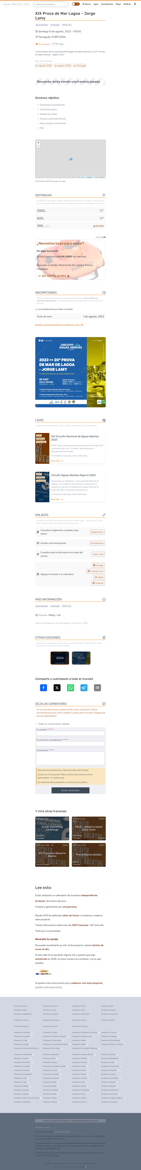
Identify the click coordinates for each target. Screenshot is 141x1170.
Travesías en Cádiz (109, 1062)
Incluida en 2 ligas (48, 113)
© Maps (89, 177)
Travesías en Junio (49, 1010)
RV (83, 1167)
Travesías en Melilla (79, 1044)
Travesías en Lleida (50, 1082)
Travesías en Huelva (80, 1074)
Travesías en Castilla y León (83, 1036)
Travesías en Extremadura (53, 1040)
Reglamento (97, 532)
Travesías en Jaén (21, 1078)
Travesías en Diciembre (109, 1014)
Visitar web (98, 554)
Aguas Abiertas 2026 (16, 4)
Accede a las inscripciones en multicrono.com (57, 324)
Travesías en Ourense (22, 1090)
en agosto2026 (44, 65)
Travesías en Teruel (50, 1098)
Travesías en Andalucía (23, 1032)
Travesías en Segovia (22, 1094)
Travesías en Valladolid (22, 1102)
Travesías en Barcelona (23, 1062)
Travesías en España (21, 1026)
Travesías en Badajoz (80, 1058)
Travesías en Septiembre (23, 1014)
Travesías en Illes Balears (111, 1058)
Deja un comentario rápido (54, 723)
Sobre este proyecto (42, 1127)
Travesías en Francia (50, 1026)
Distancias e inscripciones (52, 104)
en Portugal (79, 65)
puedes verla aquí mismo (48, 987)
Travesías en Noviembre (80, 1014)
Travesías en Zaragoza (109, 1102)
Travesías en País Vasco (53, 1048)
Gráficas (127, 4)
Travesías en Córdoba (22, 1070)
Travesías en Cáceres (80, 1062)
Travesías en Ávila (50, 1058)
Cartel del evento (48, 109)
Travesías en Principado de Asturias (86, 1032)
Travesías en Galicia (80, 1040)
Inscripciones (107, 4)
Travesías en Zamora (79, 1102)
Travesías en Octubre (50, 1014)
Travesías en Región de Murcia (113, 1044)
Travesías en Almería (109, 1054)
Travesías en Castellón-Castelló (55, 1066)
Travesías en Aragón (50, 1032)
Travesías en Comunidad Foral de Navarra (30, 1048)
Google (99, 565)
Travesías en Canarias (110, 1032)
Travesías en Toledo (79, 1098)
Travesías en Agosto (108, 1010)
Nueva (88, 4)
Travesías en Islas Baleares (112, 1040)
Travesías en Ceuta (21, 1040)
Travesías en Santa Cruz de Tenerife (28, 1098)
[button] (70, 158)
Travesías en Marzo (79, 1006)
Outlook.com (97, 571)
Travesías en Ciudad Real (111, 1066)
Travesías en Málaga (22, 1086)
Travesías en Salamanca (109, 1090)
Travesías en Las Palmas (111, 1078)
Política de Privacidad (62, 1132)
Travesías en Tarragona (110, 1094)
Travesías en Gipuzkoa (52, 1074)
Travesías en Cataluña (110, 1036)
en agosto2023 (63, 65)
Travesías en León (21, 1082)
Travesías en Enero (20, 1006)
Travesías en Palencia (51, 1090)
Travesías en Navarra (109, 1086)
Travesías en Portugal (79, 1026)
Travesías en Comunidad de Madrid (56, 1044)
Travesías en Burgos (50, 1062)
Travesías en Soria (78, 1094)
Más (42, 127)
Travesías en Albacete (51, 1054)
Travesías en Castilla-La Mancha (55, 1036)
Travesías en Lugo (79, 1082)
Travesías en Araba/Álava (24, 1054)
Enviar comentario (71, 790)
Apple (100, 577)
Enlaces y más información (53, 118)
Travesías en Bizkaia (51, 1102)
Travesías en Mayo (20, 1010)
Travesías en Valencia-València (113, 1098)
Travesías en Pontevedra (82, 1090)
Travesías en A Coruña (52, 1078)
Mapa (118, 4)
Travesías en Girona (80, 1070)
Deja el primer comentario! (53, 123)
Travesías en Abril (107, 1006)
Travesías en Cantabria (23, 1036)
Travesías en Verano (79, 1020)
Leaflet (82, 177)
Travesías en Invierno (21, 1020)
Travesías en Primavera (51, 1020)
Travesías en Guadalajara (23, 1074)
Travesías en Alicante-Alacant (83, 1054)
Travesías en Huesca (108, 1074)
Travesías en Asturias (22, 1058)
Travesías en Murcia (80, 1086)
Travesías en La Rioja (22, 1044)
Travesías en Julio (78, 1010)
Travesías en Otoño (108, 1020)
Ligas (95, 4)
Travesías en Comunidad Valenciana (86, 1048)
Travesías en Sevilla (50, 1094)
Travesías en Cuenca (51, 1070)
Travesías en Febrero (50, 1006)
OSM (96, 177)
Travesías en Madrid (109, 1082)
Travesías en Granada (110, 1070)
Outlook (99, 583)
